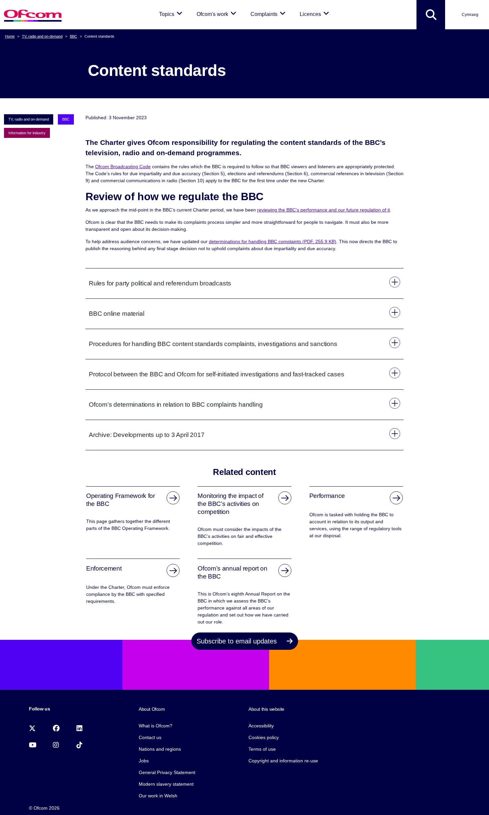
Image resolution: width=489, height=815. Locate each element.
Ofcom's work (218, 14)
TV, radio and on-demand (42, 36)
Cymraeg (470, 14)
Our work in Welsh (158, 795)
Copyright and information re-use (283, 760)
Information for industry (27, 133)
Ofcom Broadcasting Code (123, 166)
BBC (73, 36)
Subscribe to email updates (238, 641)
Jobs (144, 760)
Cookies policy (263, 737)
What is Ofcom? (155, 725)
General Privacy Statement (167, 772)
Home (10, 36)
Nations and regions (160, 749)
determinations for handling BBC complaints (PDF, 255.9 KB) (272, 241)
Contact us (150, 737)
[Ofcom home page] (33, 14)
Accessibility (261, 725)
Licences (315, 14)
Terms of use (262, 749)
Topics (172, 14)
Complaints (269, 14)
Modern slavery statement (166, 784)
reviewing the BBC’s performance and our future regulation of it (323, 209)
